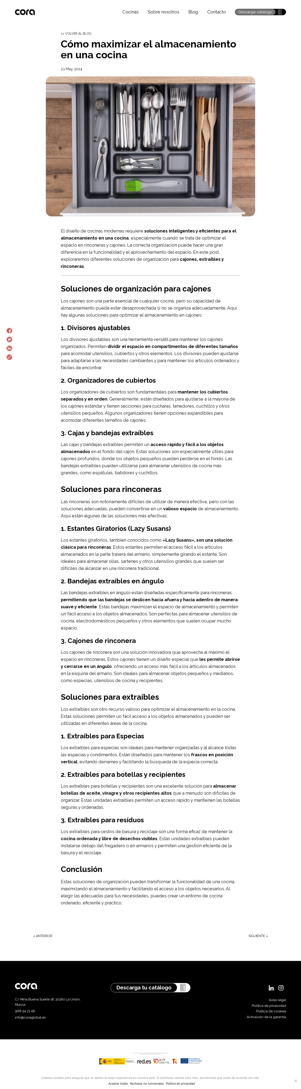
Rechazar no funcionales (147, 1083)
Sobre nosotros (163, 12)
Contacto (216, 12)
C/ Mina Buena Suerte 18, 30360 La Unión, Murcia (47, 1002)
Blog (193, 12)
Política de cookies (271, 1011)
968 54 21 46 (25, 1011)
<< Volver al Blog (76, 33)
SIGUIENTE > (258, 936)
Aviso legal (277, 1000)
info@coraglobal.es (30, 1017)
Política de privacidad (269, 1006)
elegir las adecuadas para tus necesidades (104, 895)
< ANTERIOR (42, 936)
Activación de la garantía (266, 1017)
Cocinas (131, 12)
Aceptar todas (118, 1083)
